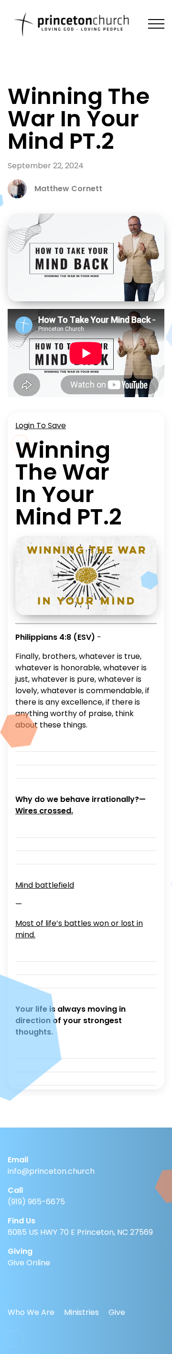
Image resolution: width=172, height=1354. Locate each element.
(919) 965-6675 (36, 1201)
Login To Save (40, 425)
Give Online (29, 1262)
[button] (156, 24)
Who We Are (31, 1312)
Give (116, 1312)
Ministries (81, 1312)
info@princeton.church (51, 1171)
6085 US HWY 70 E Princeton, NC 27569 (80, 1232)
